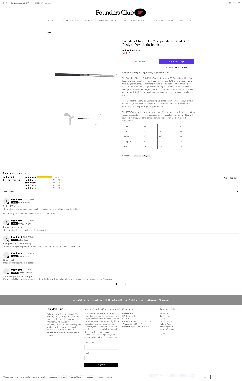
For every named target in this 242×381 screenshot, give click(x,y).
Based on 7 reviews (11, 180)
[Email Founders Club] (8, 3)
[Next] (115, 74)
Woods (88, 21)
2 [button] (119, 284)
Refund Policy (166, 324)
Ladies (170, 21)
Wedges (146, 156)
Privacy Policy (166, 321)
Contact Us (165, 316)
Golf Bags (52, 21)
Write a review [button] (230, 178)
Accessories (186, 21)
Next (49, 33)
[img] (16, 199)
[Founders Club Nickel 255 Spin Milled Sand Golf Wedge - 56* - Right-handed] (83, 74)
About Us (164, 313)
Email (87, 353)
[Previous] (50, 74)
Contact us (15, 3)
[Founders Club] (121, 12)
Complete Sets (71, 21)
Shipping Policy (166, 327)
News (162, 319)
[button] (128, 50)
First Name (89, 342)
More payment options (176, 67)
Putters (137, 156)
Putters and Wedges (135, 21)
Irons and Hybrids (108, 21)
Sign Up (101, 364)
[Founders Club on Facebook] (4, 3)
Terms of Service (167, 329)
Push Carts (157, 21)
